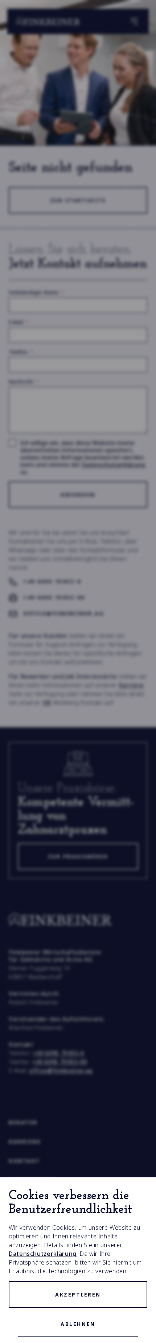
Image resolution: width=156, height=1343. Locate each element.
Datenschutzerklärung (43, 1254)
